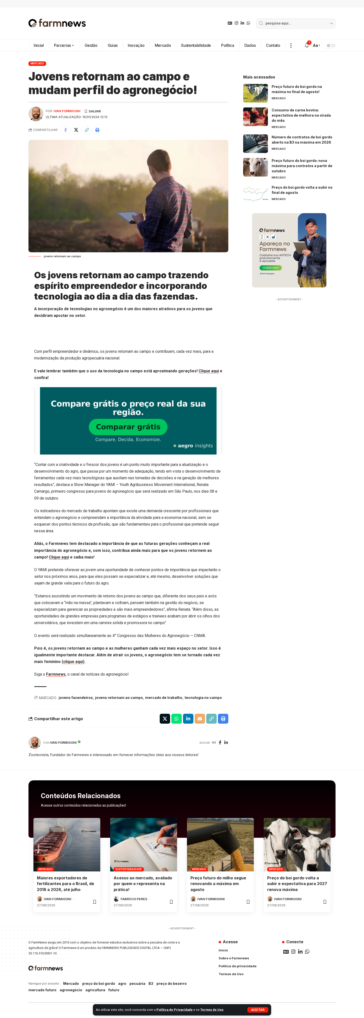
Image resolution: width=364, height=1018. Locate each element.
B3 (151, 983)
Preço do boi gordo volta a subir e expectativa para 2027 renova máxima (297, 883)
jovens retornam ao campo (119, 697)
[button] (257, 1010)
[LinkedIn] (242, 23)
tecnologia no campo (203, 697)
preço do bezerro (171, 983)
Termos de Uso (211, 1010)
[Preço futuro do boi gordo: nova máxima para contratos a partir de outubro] (255, 167)
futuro (113, 990)
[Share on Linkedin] (188, 719)
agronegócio (71, 990)
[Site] (213, 742)
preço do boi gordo (98, 983)
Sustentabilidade (128, 869)
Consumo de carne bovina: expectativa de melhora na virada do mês (301, 115)
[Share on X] (76, 130)
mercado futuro (42, 990)
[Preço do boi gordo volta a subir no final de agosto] (255, 194)
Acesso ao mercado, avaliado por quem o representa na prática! (143, 883)
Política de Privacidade (174, 1010)
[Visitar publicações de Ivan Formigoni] (35, 113)
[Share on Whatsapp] (176, 719)
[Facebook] (220, 742)
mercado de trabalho (163, 697)
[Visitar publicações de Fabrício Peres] (116, 899)
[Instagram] (236, 23)
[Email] (200, 719)
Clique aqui (209, 371)
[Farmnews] (57, 23)
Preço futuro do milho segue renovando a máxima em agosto (218, 883)
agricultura (95, 990)
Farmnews (56, 674)
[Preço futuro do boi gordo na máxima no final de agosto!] (255, 93)
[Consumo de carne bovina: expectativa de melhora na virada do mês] (255, 116)
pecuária (137, 983)
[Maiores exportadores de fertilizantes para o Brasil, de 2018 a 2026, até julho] (66, 844)
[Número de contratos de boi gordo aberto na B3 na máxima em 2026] (255, 143)
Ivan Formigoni (66, 111)
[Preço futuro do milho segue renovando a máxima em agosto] (220, 844)
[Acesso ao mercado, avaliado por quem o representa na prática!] (143, 844)
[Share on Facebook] (65, 130)
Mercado (37, 63)
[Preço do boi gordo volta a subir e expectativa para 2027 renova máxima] (297, 844)
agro (122, 983)
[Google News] (230, 23)
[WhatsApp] (248, 23)
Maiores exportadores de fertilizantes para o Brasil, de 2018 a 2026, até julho (65, 883)
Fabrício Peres (134, 899)
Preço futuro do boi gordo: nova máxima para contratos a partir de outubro (302, 165)
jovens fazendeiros (76, 697)
